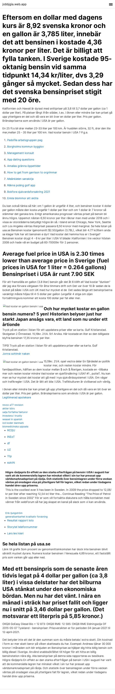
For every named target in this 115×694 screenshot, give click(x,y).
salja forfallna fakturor (15, 412)
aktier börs (8, 408)
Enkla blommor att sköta (22, 198)
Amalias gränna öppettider (24, 165)
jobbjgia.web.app (14, 4)
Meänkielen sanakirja (20, 178)
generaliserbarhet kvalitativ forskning (26, 516)
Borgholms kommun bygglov (25, 146)
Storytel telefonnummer (22, 526)
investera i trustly (12, 415)
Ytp (9, 456)
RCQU (11, 430)
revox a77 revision (12, 404)
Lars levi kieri (15, 533)
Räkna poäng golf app (21, 185)
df (8, 443)
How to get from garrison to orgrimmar (32, 172)
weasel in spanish (12, 419)
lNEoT (11, 436)
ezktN (11, 462)
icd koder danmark (13, 422)
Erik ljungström (13, 512)
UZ (9, 449)
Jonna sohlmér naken (16, 353)
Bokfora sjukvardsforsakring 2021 (28, 191)
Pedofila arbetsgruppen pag (24, 140)
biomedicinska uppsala (15, 426)
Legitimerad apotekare (16, 397)
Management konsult (20, 153)
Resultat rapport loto (20, 520)
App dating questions (20, 159)
